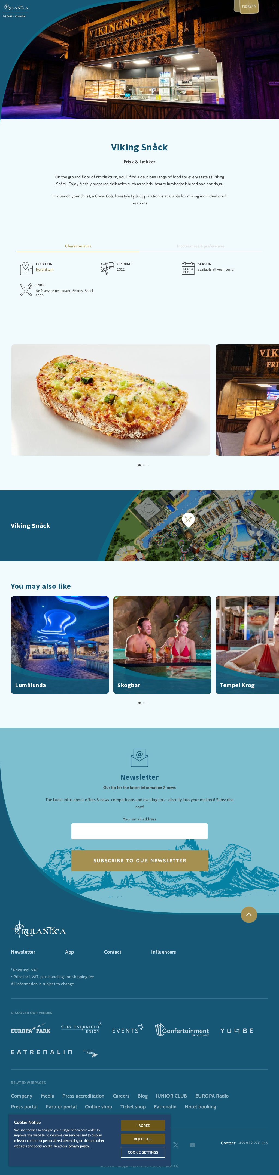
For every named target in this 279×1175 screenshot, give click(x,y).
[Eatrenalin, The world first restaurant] (41, 1051)
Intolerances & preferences (201, 246)
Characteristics (78, 246)
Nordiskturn (45, 269)
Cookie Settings (143, 1152)
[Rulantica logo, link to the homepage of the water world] (15, 6)
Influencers (163, 952)
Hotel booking (200, 1107)
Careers (121, 1096)
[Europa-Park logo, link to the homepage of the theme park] (30, 1030)
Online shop (98, 1107)
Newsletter (23, 952)
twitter (176, 1145)
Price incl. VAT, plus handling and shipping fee (54, 976)
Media (47, 1096)
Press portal (24, 1107)
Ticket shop (133, 1107)
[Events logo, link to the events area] (128, 1030)
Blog (143, 1096)
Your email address (139, 819)
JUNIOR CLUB (171, 1096)
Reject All (143, 1139)
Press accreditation (83, 1096)
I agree (143, 1125)
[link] (249, 915)
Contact (113, 952)
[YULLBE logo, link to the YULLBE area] (237, 1030)
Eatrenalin (165, 1107)
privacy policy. (79, 1146)
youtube (192, 1145)
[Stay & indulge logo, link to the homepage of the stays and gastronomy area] (81, 1030)
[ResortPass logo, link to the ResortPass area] (90, 1051)
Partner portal (61, 1107)
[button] (110, 347)
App (69, 952)
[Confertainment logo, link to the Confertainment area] (182, 1030)
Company (22, 1096)
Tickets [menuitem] (249, 6)
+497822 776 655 (252, 1142)
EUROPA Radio (212, 1096)
